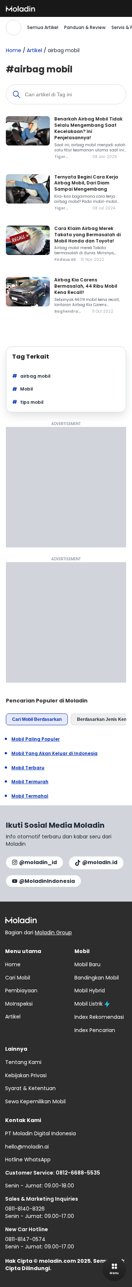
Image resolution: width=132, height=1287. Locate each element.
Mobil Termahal (29, 796)
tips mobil (32, 402)
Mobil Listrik (88, 1003)
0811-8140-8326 (25, 1208)
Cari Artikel (13, 27)
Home (13, 50)
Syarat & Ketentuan (30, 1088)
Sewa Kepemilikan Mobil (35, 1101)
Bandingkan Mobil (96, 977)
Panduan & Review (85, 27)
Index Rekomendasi (99, 1017)
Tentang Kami (23, 1062)
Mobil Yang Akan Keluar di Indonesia (54, 753)
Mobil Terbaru (27, 768)
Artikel (34, 50)
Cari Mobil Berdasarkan (37, 719)
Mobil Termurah (29, 782)
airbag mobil (35, 376)
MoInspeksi (19, 1003)
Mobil (26, 389)
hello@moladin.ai (27, 1146)
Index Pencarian (94, 1030)
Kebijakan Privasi (26, 1075)
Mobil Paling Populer (35, 739)
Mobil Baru (87, 964)
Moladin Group (53, 932)
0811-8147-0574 (25, 1239)
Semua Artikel (42, 27)
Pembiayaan (21, 990)
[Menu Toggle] (114, 1269)
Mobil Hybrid (89, 990)
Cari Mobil (17, 977)
